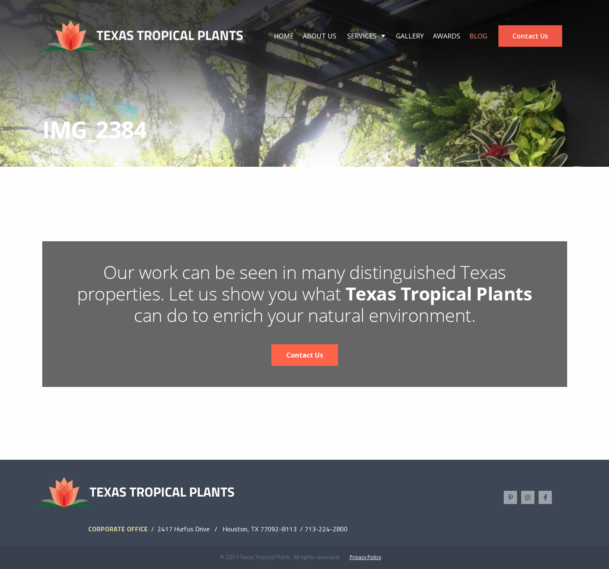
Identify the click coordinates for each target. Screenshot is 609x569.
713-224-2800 (326, 529)
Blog (478, 36)
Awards (446, 36)
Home (284, 36)
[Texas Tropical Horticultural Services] (142, 35)
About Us (319, 36)
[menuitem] (283, 36)
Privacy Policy (365, 557)
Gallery (410, 36)
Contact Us (530, 36)
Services (362, 36)
